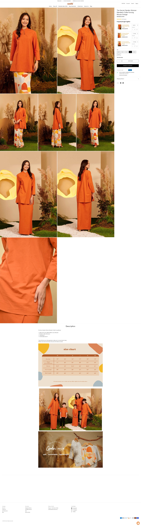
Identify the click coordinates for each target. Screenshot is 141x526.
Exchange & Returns (28, 509)
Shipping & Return (120, 78)
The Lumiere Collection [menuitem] (83, 9)
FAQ (26, 510)
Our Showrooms (5, 510)
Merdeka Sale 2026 (62, 6)
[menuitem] (50, 6)
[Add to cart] (130, 61)
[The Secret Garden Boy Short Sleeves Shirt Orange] (119, 43)
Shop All (55, 6)
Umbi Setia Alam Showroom (53, 509)
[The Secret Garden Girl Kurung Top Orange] (119, 35)
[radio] (118, 52)
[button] (138, 523)
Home (50, 6)
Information (27, 506)
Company (3, 506)
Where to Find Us (51, 506)
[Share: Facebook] (121, 83)
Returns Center (27, 512)
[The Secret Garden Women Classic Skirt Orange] (119, 26)
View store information (123, 75)
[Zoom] (28, 51)
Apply (130, 70)
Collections (80, 6)
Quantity (133, 27)
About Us (86, 6)
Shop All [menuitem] (61, 9)
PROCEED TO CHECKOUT (127, 65)
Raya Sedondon (72, 6)
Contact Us (4, 509)
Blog (91, 6)
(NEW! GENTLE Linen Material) (52, 332)
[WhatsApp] (123, 83)
